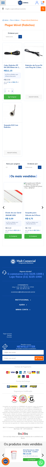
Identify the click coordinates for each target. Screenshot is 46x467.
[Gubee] (31, 402)
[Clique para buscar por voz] (3, 8)
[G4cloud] (23, 402)
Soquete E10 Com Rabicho (11, 126)
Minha (36, 2)
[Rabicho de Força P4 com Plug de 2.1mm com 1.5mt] (34, 52)
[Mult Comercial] (23, 2)
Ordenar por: (13, 33)
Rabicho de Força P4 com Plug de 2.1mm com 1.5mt (33, 67)
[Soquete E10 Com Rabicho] (12, 112)
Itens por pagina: (13, 164)
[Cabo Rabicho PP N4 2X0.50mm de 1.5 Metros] (12, 52)
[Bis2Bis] (14, 402)
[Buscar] (43, 8)
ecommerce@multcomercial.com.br (23, 292)
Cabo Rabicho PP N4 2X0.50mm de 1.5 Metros (12, 67)
